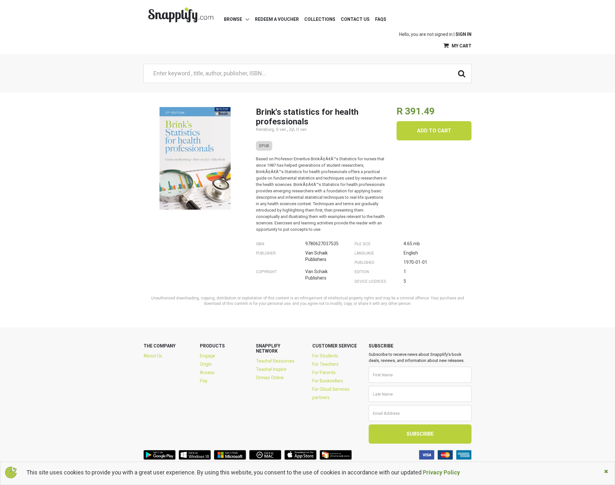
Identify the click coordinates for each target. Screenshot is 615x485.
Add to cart (434, 131)
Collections (319, 19)
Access (207, 372)
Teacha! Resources (275, 361)
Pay (204, 380)
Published (364, 262)
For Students (325, 355)
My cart (461, 45)
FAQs (380, 19)
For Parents (324, 372)
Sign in (463, 34)
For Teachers (325, 364)
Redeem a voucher (277, 19)
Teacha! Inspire (271, 369)
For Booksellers (327, 380)
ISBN (260, 244)
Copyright (266, 272)
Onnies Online (270, 377)
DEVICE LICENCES (370, 281)
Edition (362, 272)
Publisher (266, 253)
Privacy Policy (441, 472)
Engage (207, 355)
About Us (153, 355)
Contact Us (355, 19)
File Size (363, 244)
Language (364, 253)
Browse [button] (233, 19)
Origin (206, 364)
